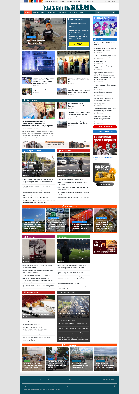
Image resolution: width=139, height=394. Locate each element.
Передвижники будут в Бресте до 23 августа (36, 275)
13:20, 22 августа (99, 105)
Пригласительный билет (79, 222)
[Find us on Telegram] (35, 1)
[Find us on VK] (27, 1)
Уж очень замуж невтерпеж (31, 324)
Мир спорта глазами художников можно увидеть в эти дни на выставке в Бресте (105, 85)
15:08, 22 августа (99, 89)
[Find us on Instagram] (37, 1)
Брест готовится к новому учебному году (70, 179)
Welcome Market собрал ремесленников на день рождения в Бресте (79, 105)
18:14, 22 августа (99, 58)
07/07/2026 (98, 370)
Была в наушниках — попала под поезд (72, 313)
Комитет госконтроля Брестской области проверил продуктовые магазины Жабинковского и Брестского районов (105, 224)
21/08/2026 (71, 83)
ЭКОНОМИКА (63, 12)
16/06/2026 (26, 316)
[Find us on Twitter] (32, 1)
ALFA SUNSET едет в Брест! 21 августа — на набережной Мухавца (81, 226)
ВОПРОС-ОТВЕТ (65, 379)
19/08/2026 (98, 231)
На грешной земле (53, 218)
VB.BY (29, 12)
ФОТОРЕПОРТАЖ (76, 360)
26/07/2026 (27, 370)
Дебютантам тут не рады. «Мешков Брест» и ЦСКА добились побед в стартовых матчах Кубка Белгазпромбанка (73, 267)
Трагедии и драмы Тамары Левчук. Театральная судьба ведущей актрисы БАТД (79, 114)
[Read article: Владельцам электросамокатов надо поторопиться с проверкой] (73, 165)
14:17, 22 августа (99, 95)
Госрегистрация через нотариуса (33, 334)
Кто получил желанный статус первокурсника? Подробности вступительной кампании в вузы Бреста (37, 123)
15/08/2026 (51, 231)
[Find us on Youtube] (40, 1)
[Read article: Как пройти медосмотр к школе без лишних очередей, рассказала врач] (62, 80)
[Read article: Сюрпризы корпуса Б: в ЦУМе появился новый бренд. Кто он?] (62, 124)
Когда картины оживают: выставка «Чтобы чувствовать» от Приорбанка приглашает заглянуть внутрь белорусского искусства (38, 280)
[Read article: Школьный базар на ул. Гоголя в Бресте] (27, 91)
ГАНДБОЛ (27, 360)
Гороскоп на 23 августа (100, 61)
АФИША (79, 1)
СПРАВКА (75, 1)
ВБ (28, 45)
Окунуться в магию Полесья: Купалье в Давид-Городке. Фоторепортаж (105, 365)
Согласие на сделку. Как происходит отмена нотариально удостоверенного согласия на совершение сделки (36, 338)
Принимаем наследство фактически (36, 314)
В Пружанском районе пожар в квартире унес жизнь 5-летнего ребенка (78, 25)
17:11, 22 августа (99, 63)
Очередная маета (101, 218)
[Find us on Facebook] (25, 1)
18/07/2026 (75, 370)
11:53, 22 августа (99, 123)
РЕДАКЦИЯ (47, 1)
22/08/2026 (33, 45)
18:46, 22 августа (99, 46)
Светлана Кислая (27, 128)
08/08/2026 (71, 125)
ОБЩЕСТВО (51, 12)
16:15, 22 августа (99, 69)
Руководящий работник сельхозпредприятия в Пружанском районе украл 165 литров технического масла (57, 224)
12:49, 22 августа (99, 113)
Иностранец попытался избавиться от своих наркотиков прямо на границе (78, 30)
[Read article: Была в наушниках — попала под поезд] (73, 307)
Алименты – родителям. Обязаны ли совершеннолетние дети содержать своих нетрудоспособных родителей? (35, 329)
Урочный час (31, 37)
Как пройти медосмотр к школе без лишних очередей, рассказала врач (78, 79)
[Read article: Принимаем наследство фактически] (38, 307)
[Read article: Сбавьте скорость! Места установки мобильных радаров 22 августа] (38, 165)
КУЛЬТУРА (73, 12)
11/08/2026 (26, 261)
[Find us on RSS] (42, 1)
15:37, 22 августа (99, 81)
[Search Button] (113, 12)
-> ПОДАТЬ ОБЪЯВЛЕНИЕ (88, 1)
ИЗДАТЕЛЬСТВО (55, 1)
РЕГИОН (50, 358)
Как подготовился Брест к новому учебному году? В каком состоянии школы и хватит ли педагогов (79, 90)
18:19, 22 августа (99, 52)
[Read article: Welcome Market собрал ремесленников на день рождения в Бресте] (62, 105)
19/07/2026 (51, 370)
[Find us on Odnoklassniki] (30, 1)
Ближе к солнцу (29, 220)
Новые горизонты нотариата (31, 321)
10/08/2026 (27, 231)
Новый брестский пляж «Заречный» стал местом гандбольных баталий (33, 365)
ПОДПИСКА (69, 1)
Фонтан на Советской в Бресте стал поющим (37, 71)
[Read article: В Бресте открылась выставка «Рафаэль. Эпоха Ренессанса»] (38, 251)
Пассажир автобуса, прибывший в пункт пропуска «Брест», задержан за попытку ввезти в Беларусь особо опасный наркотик (38, 181)
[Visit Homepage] (69, 6)
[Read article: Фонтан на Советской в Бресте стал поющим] (38, 63)
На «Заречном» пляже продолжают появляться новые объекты (80, 365)
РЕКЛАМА (62, 1)
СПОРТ (82, 12)
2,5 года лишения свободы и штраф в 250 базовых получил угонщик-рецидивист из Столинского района (105, 110)
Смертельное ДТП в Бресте (67, 320)
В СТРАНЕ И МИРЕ (38, 12)
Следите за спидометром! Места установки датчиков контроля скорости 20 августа (79, 36)
